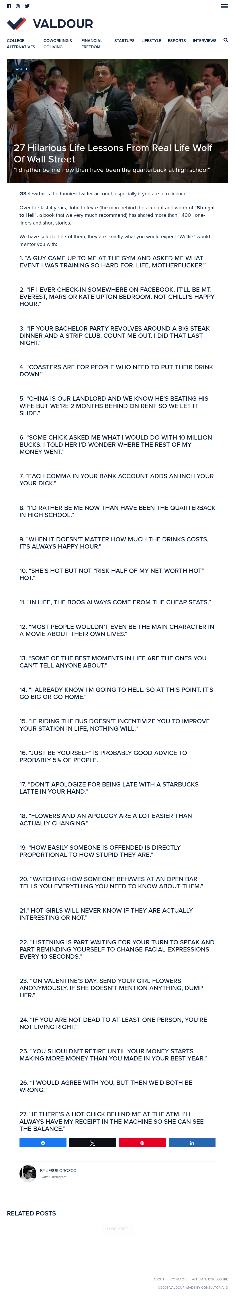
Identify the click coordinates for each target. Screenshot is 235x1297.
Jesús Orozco (61, 1170)
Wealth (21, 69)
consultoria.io (214, 1288)
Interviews (205, 40)
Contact (178, 1279)
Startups (124, 40)
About (158, 1279)
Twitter (45, 1177)
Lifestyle (151, 40)
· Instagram (58, 1177)
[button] (224, 6)
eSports (177, 40)
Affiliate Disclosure (210, 1279)
